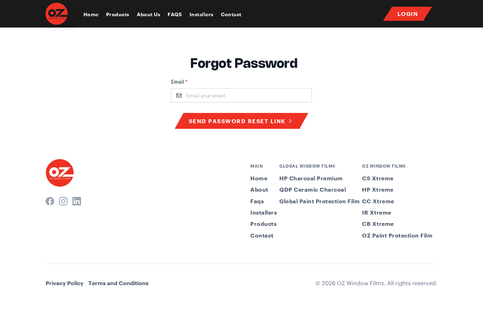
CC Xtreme (378, 201)
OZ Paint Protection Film (397, 235)
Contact (231, 14)
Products (117, 14)
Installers (202, 14)
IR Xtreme (376, 212)
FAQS (175, 14)
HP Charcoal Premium (311, 178)
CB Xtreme (378, 223)
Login (407, 13)
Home (91, 14)
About (259, 189)
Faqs (257, 201)
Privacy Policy (64, 283)
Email (179, 82)
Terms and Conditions (118, 283)
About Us (148, 14)
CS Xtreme (378, 178)
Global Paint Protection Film (319, 201)
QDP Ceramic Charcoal (312, 189)
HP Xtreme (378, 189)
